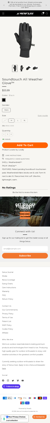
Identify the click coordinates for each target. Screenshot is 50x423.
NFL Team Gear (25, 215)
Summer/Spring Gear (25, 218)
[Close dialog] (1, 198)
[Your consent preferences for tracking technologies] (4, 419)
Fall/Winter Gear (25, 212)
